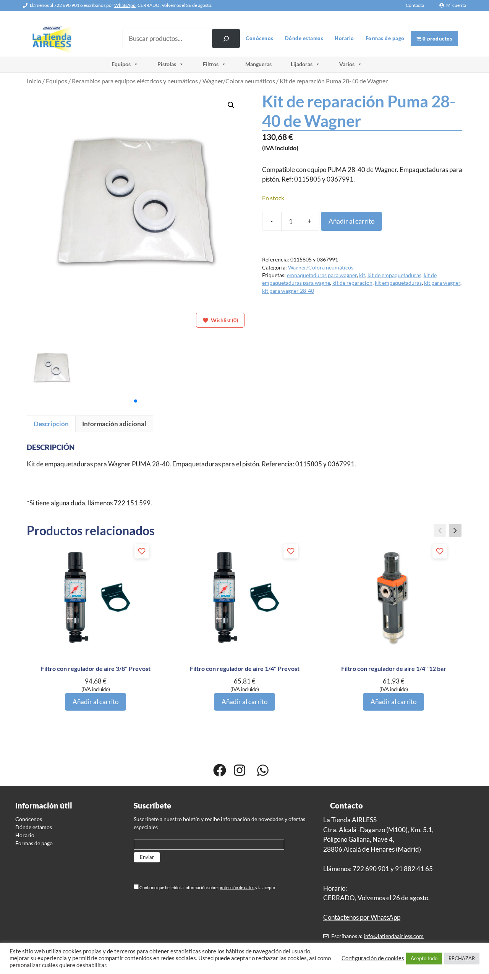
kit (362, 275)
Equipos (121, 64)
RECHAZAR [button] (462, 958)
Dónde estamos (304, 38)
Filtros (211, 64)
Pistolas (166, 64)
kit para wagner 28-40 (288, 291)
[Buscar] (226, 38)
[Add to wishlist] (141, 551)
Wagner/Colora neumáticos (238, 81)
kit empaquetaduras (398, 283)
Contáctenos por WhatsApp (361, 917)
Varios (347, 64)
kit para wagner (442, 283)
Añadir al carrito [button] (95, 702)
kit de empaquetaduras (394, 275)
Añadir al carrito (351, 221)
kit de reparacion (352, 283)
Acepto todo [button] (424, 958)
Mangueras (258, 64)
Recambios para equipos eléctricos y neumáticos (135, 81)
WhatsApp (125, 5)
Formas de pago (385, 38)
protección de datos (236, 887)
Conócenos (260, 38)
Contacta (415, 5)
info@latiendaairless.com (394, 936)
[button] (231, 105)
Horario (344, 38)
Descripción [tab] (51, 424)
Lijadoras (302, 64)
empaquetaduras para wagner (322, 275)
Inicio (34, 81)
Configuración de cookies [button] (373, 958)
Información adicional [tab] (114, 424)
